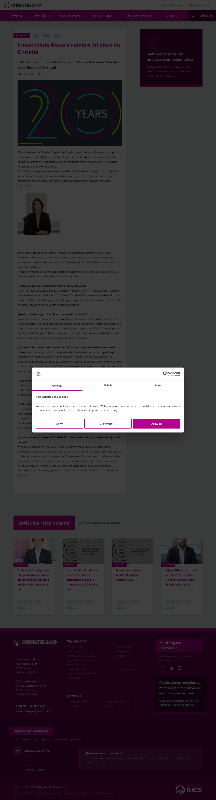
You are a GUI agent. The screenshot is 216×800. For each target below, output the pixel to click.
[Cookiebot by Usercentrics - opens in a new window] (165, 374)
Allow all (156, 423)
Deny (59, 423)
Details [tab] (108, 385)
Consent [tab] (57, 385)
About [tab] (158, 385)
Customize (106, 423)
